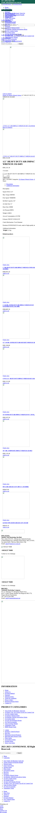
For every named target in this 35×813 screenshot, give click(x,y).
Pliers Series (8, 738)
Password (4, 28)
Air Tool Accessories (11, 722)
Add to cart (6, 177)
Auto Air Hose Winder (11, 723)
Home (4, 95)
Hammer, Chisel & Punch (12, 731)
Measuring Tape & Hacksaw (13, 735)
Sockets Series (9, 741)
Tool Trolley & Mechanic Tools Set (15, 711)
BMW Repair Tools (10, 727)
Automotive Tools (10, 725)
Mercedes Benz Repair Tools (13, 736)
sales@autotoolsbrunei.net (12, 598)
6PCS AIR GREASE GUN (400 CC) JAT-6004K (16, 486)
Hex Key (7, 733)
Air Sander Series (10, 719)
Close (1, 805)
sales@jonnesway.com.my (12, 544)
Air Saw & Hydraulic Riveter (13, 720)
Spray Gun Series (10, 743)
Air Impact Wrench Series (13, 95)
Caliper (7, 730)
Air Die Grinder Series (11, 714)
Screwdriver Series (10, 739)
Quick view (6, 265)
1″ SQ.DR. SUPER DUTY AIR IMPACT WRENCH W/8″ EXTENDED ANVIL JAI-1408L (18, 305)
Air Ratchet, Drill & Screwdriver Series (16, 717)
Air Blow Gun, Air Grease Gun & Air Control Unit (19, 712)
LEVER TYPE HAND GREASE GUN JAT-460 (15, 523)
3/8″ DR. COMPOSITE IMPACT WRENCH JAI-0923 (17, 450)
